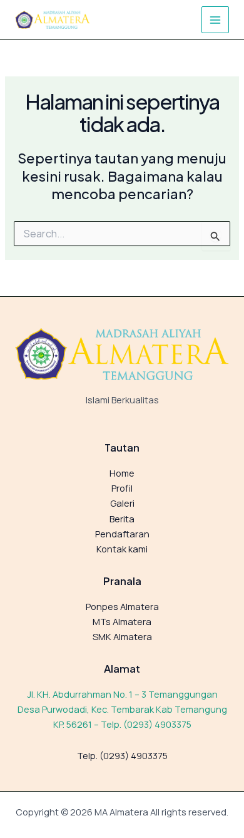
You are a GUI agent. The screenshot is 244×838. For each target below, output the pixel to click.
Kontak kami (122, 548)
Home (122, 473)
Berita (122, 518)
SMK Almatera (122, 636)
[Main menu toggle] (215, 20)
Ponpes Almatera (122, 606)
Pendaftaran (122, 533)
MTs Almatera (122, 621)
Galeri (122, 503)
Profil (122, 488)
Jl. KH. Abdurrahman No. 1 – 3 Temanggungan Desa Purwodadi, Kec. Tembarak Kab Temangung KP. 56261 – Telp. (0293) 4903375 (122, 709)
